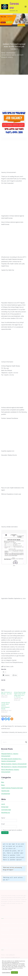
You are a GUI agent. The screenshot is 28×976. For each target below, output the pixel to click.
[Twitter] (5, 719)
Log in (3, 804)
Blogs (3, 785)
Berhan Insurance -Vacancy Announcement (14, 764)
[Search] (25, 742)
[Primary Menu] (25, 6)
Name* (3, 818)
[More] (11, 719)
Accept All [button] (14, 972)
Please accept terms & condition (12, 830)
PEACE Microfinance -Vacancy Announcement (10, 771)
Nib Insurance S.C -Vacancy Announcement (14, 766)
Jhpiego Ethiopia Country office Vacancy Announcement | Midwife (5, 705)
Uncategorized (5, 793)
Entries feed (4, 807)
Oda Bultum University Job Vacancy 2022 (14, 732)
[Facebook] (2, 719)
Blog (2, 782)
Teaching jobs (5, 791)
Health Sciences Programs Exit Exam (12, 788)
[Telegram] (8, 719)
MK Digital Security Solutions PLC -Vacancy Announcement (11, 760)
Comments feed (6, 809)
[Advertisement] (14, 95)
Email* (3, 824)
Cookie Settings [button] (6, 972)
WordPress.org (5, 812)
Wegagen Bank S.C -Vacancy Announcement (9, 755)
